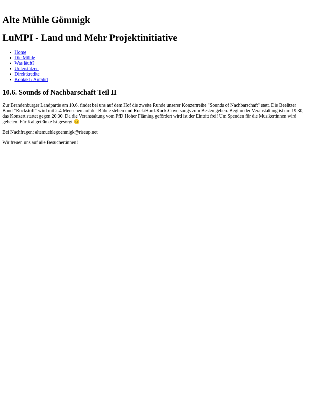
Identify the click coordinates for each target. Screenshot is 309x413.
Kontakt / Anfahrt (31, 79)
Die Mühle (24, 57)
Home (20, 52)
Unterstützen (26, 68)
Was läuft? (24, 63)
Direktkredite (27, 73)
